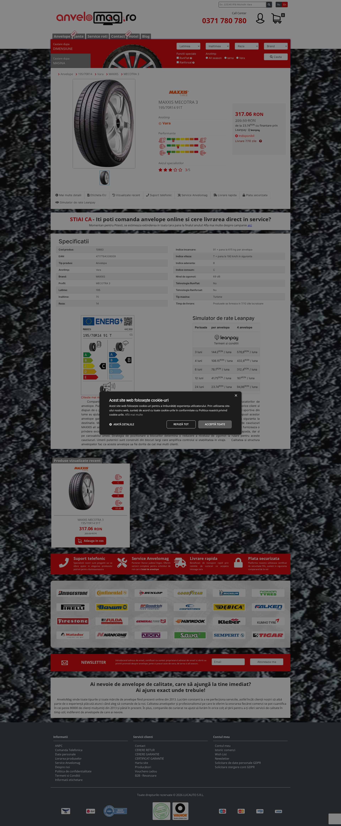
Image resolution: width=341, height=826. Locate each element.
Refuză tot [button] (181, 424)
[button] (121, 424)
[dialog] (170, 413)
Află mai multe (134, 414)
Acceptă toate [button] (215, 424)
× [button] (235, 395)
